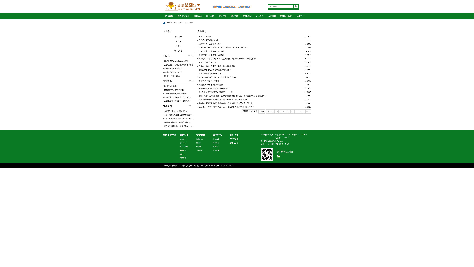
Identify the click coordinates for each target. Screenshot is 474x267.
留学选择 (210, 16)
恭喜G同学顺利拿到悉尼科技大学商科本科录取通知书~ (179, 126)
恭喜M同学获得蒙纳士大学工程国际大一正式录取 (179, 115)
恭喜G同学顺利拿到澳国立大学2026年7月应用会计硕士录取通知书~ (179, 122)
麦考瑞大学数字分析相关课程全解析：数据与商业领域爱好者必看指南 (225, 103)
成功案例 (259, 16)
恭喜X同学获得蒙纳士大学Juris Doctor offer (179, 119)
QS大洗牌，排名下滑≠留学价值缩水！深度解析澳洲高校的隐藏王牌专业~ (227, 107)
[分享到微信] (278, 156)
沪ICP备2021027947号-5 (225, 166)
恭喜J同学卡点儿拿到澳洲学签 (175, 111)
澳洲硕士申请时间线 (172, 76)
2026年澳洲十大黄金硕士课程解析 (177, 101)
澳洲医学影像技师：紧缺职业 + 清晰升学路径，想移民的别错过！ (224, 99)
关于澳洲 (272, 16)
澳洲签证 (247, 16)
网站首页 (169, 16)
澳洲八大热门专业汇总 (207, 62)
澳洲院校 (198, 16)
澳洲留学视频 (286, 16)
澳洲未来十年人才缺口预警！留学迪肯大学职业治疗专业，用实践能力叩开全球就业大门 (232, 96)
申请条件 (216, 147)
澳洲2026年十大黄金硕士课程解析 (212, 55)
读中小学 (178, 37)
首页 (176, 22)
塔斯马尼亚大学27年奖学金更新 (176, 61)
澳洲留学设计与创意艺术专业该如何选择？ (215, 70)
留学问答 (235, 16)
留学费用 (216, 150)
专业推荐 (191, 22)
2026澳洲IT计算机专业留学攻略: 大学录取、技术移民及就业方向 (179, 97)
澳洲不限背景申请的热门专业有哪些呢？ (214, 88)
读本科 (178, 41)
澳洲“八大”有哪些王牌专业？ (210, 81)
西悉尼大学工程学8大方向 (174, 90)
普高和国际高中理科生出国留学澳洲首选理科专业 (218, 77)
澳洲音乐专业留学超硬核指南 (210, 74)
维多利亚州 (184, 147)
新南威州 (183, 139)
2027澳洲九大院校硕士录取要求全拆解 (179, 65)
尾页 (308, 111)
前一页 (270, 111)
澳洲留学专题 (183, 16)
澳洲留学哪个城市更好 (172, 72)
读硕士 (178, 46)
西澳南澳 (183, 150)
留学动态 (216, 139)
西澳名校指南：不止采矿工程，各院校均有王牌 (217, 66)
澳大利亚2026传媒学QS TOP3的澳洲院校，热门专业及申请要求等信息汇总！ (228, 59)
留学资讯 (222, 16)
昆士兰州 (183, 143)
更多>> (191, 56)
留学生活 (216, 143)
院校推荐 (183, 158)
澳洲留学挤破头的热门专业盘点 (211, 85)
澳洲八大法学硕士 (171, 86)
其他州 (182, 154)
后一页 (299, 111)
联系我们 (300, 16)
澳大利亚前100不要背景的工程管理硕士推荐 (215, 92)
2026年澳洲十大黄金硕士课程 (175, 94)
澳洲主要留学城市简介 (172, 69)
